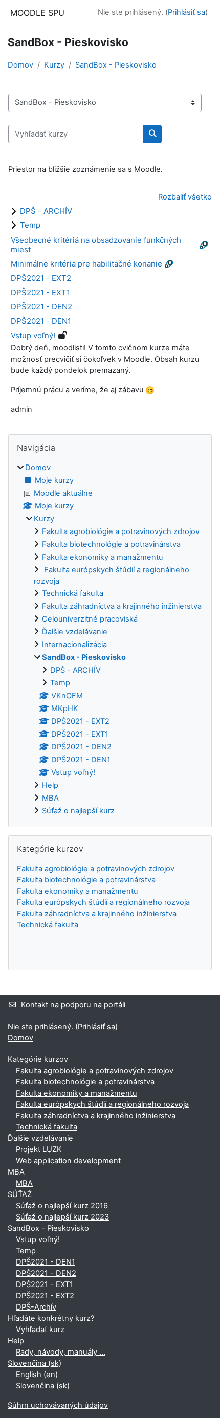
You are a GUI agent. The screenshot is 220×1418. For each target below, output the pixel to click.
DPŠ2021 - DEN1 (41, 321)
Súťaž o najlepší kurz (78, 810)
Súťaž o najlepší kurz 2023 (62, 1217)
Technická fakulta (72, 593)
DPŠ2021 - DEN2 (41, 307)
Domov (20, 65)
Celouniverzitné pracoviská (90, 619)
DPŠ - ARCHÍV (46, 211)
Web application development (68, 1160)
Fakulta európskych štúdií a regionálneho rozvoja (103, 902)
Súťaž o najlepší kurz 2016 (62, 1205)
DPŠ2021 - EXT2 (41, 278)
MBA (50, 798)
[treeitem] (110, 639)
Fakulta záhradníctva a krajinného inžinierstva (122, 606)
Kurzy (54, 65)
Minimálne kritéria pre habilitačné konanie (86, 264)
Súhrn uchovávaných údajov (58, 1405)
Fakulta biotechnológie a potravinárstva (111, 544)
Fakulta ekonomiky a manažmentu (102, 557)
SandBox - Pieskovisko (116, 65)
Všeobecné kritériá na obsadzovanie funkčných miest (96, 244)
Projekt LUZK (39, 1149)
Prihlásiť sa (186, 12)
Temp (30, 225)
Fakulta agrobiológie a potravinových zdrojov (121, 531)
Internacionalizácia (74, 644)
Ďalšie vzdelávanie (74, 631)
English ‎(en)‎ (37, 1374)
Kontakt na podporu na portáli (73, 1004)
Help (50, 785)
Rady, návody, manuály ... (60, 1352)
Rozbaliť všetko (185, 197)
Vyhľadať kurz (40, 1329)
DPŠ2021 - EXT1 (40, 292)
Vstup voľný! (33, 335)
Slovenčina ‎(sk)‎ (34, 1363)
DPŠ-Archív (36, 1307)
